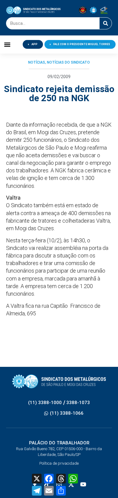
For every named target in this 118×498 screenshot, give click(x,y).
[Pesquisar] (106, 23)
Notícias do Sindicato (68, 62)
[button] (7, 44)
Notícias (36, 62)
